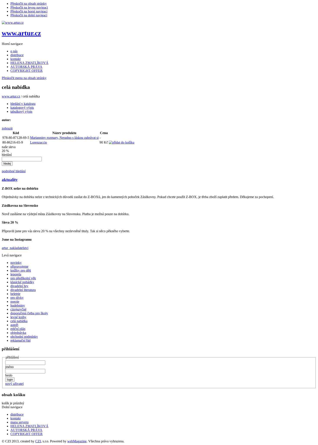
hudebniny (17, 305)
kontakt (15, 59)
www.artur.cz (21, 33)
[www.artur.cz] (13, 22)
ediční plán (17, 329)
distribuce (17, 55)
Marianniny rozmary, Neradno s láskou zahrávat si (64, 137)
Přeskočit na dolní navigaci (28, 15)
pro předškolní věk (23, 278)
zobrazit (7, 128)
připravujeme (19, 266)
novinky (16, 262)
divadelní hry (19, 286)
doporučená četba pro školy (29, 313)
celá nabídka (18, 321)
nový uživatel (14, 384)
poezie (14, 301)
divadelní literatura (23, 290)
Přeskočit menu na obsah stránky (24, 78)
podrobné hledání (14, 171)
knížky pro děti (20, 270)
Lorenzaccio (38, 142)
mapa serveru (19, 422)
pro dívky (17, 297)
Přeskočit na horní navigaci (28, 11)
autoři (14, 325)
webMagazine (77, 441)
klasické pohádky (22, 282)
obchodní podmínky (24, 336)
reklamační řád (20, 340)
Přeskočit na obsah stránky (28, 3)
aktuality (10, 179)
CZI (38, 441)
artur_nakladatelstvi (15, 248)
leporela (15, 274)
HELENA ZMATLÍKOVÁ (29, 63)
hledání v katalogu (22, 104)
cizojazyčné (18, 309)
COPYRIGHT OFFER (26, 70)
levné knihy (18, 317)
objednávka (18, 333)
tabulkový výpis (21, 111)
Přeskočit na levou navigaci (29, 7)
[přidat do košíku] (121, 142)
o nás (14, 51)
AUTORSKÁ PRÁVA (26, 67)
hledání (7, 155)
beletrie (15, 294)
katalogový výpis (22, 107)
